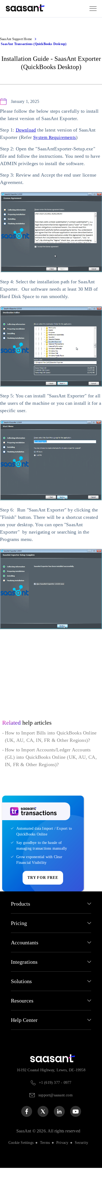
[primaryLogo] (38, 1081)
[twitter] (43, 1133)
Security (83, 1164)
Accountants (26, 964)
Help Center (25, 1042)
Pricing (19, 945)
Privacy (63, 1164)
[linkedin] (59, 1133)
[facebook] (26, 1133)
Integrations (26, 984)
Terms (45, 1164)
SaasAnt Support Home (17, 39)
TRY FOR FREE (43, 900)
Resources (24, 1023)
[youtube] (75, 1133)
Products (22, 926)
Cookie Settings (19, 1164)
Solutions (22, 1003)
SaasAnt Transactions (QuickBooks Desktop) (34, 44)
